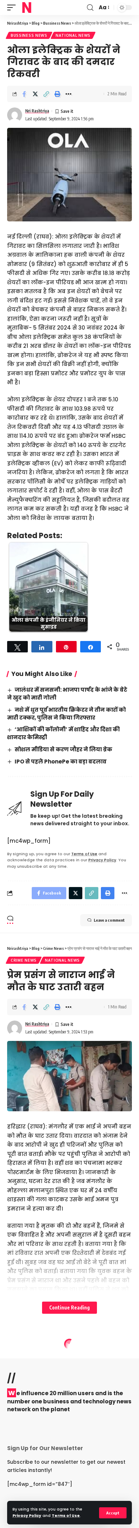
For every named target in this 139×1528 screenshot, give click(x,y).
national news (73, 35)
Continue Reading (69, 1307)
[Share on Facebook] (24, 94)
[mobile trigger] (13, 7)
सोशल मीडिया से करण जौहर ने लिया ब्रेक (63, 749)
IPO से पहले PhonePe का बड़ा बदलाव (61, 761)
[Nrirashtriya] (26, 7)
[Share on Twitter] (35, 94)
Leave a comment (109, 920)
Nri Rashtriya (37, 111)
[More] (68, 94)
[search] (90, 7)
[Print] (57, 94)
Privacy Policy (26, 1515)
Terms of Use (66, 1515)
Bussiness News (29, 35)
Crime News (24, 960)
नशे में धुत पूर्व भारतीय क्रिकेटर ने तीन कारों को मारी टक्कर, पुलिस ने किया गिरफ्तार (66, 713)
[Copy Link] (46, 94)
